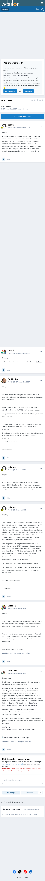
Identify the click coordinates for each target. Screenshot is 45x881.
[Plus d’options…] (41, 126)
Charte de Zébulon (22, 75)
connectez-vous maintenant (12, 764)
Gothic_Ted (13, 379)
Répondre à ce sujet (22, 116)
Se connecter (10, 91)
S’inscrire (28, 91)
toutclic (11, 350)
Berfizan (12, 606)
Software (24, 109)
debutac (7, 107)
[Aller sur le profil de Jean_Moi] (4, 672)
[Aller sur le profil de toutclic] (4, 352)
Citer (9, 159)
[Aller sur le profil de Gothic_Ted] (4, 380)
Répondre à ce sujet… (14, 780)
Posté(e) (19, 127)
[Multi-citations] (3, 159)
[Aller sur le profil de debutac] (4, 126)
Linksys (39, 362)
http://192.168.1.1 (21, 410)
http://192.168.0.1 (7, 410)
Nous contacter (22, 877)
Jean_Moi (12, 670)
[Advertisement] (22, 36)
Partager (12, 793)
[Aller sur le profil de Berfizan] (4, 607)
